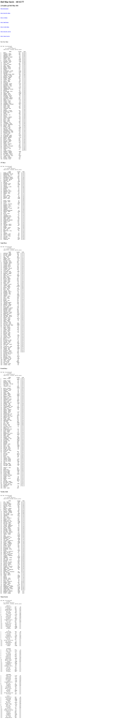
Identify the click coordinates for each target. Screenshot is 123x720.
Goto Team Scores (5, 36)
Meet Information (4, 8)
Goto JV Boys (4, 17)
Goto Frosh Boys (5, 27)
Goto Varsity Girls (6, 31)
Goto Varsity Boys (5, 13)
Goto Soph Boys (5, 22)
